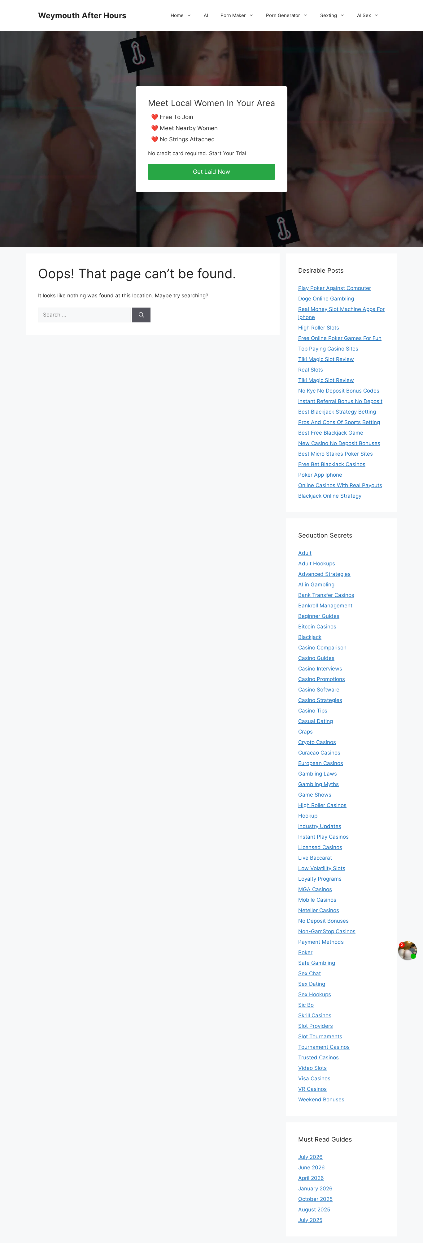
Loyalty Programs (320, 879)
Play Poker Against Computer (334, 288)
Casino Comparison (322, 648)
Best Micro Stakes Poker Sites (335, 454)
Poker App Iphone (320, 475)
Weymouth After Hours (82, 15)
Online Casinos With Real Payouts (340, 485)
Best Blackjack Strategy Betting (337, 412)
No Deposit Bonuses (323, 921)
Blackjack (309, 637)
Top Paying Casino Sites (328, 349)
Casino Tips (312, 711)
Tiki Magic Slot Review (326, 359)
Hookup (307, 816)
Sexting (328, 15)
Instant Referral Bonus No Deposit (340, 401)
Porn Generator (283, 15)
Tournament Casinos (324, 1047)
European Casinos (320, 763)
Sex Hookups (314, 994)
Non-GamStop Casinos (326, 931)
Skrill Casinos (314, 1015)
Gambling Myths (318, 784)
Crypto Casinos (317, 742)
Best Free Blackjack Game (330, 433)
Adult (305, 553)
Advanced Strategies (324, 574)
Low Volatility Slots (321, 868)
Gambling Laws (317, 774)
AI (206, 15)
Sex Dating (311, 984)
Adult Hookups (316, 563)
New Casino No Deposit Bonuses (339, 443)
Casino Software (318, 690)
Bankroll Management (325, 605)
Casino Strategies (320, 700)
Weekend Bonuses (321, 1099)
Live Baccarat (315, 858)
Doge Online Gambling (326, 299)
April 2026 (311, 1178)
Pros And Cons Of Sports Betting (339, 422)
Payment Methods (321, 942)
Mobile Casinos (317, 900)
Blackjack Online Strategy (329, 496)
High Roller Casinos (322, 805)
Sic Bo (306, 1005)
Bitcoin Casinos (317, 626)
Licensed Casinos (320, 847)
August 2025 (314, 1209)
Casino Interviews (320, 669)
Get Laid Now (211, 171)
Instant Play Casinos (323, 837)
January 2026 (315, 1188)
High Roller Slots (318, 328)
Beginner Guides (318, 616)
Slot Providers (315, 1026)
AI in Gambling (316, 584)
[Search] (141, 315)
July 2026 (310, 1157)
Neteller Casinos (318, 910)
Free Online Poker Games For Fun (340, 338)
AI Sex (364, 15)
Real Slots (310, 370)
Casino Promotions (321, 679)
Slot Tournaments (320, 1036)
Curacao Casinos (319, 753)
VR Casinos (312, 1089)
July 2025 (310, 1220)
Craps (305, 732)
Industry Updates (319, 826)
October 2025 (315, 1199)
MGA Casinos (315, 889)
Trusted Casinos (318, 1057)
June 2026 (311, 1167)
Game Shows (314, 795)
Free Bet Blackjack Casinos (331, 464)
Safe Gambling (316, 963)
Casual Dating (315, 721)
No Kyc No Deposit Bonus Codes (338, 391)
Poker (305, 952)
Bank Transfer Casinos (326, 595)
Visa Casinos (314, 1078)
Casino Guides (316, 658)
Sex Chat (309, 973)
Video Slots (312, 1068)
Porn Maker (233, 15)
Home (177, 15)
